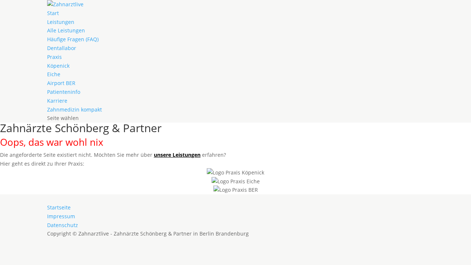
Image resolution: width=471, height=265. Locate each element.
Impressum (61, 216)
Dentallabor (61, 48)
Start (53, 13)
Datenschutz (62, 225)
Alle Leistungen (66, 30)
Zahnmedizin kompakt (74, 109)
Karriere (57, 100)
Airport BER (61, 83)
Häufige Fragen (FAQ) (73, 39)
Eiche (53, 74)
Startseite (59, 207)
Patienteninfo (63, 91)
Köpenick (58, 65)
